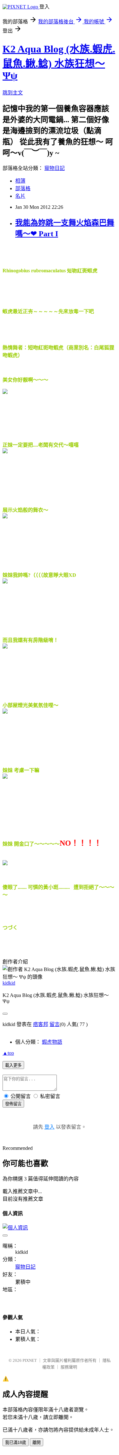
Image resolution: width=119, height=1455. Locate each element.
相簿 (20, 181)
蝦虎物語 (52, 1042)
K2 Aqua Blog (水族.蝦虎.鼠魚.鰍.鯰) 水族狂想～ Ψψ (59, 62)
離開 (36, 1442)
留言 (55, 1024)
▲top (8, 1053)
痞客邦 (40, 1024)
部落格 (22, 188)
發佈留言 (13, 1104)
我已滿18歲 (15, 1442)
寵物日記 (54, 168)
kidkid (9, 983)
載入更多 (13, 1065)
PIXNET (30, 1360)
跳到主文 (13, 92)
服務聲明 (69, 1367)
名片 (20, 196)
